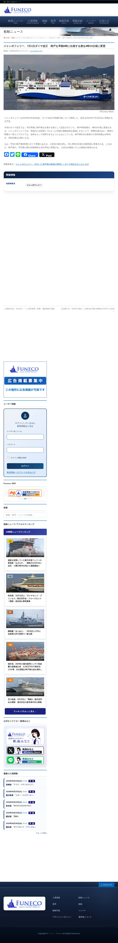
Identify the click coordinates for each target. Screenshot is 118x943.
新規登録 (11, 472)
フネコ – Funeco (55, 934)
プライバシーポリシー (62, 917)
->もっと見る (41, 833)
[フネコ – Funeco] (18, 10)
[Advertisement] (80, 10)
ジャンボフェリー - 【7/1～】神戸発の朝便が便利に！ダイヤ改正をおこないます (52, 164)
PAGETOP (107, 885)
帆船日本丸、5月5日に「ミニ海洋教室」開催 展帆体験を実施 (29, 309)
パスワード (11, 444)
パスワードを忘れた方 (25, 472)
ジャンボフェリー (36, 51)
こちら (30, 426)
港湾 (54, 904)
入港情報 (56, 898)
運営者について (85, 917)
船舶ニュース (84, 898)
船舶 (80, 904)
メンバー (82, 911)
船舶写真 (56, 911)
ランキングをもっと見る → (25, 711)
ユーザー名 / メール (14, 431)
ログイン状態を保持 (18, 458)
